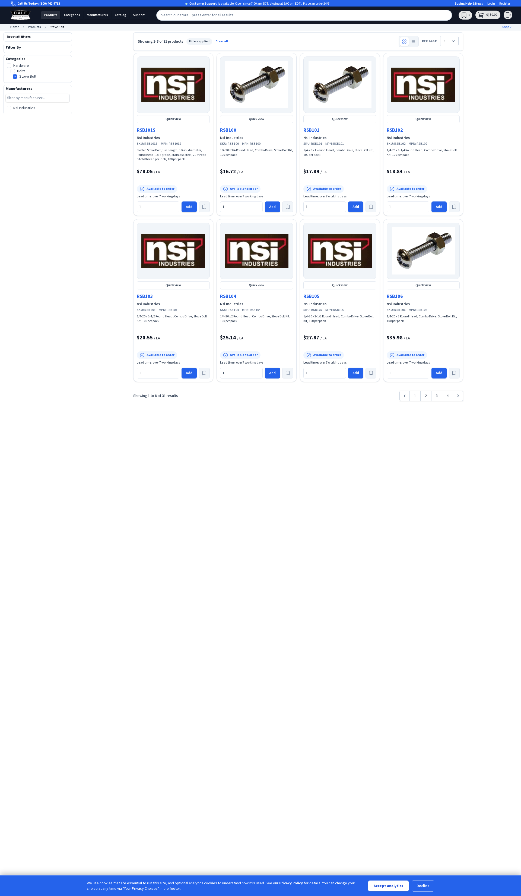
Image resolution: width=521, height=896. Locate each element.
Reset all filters (19, 36)
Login (491, 4)
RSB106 (395, 296)
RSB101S (146, 130)
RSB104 (228, 296)
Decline (423, 886)
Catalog (120, 15)
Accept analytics (388, 886)
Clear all (221, 41)
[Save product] (204, 206)
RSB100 (228, 130)
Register (504, 4)
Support (139, 15)
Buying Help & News (469, 4)
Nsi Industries (148, 138)
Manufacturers (97, 15)
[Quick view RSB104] (256, 251)
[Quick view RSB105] (339, 251)
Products (50, 15)
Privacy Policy (291, 883)
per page (429, 41)
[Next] (458, 396)
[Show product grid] (404, 41)
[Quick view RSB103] (173, 251)
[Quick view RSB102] (423, 84)
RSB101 (311, 130)
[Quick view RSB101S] (173, 84)
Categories (72, 15)
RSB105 (311, 296)
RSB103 (145, 296)
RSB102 (395, 130)
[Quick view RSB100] (256, 84)
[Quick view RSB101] (339, 84)
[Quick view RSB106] (423, 251)
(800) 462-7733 (49, 3)
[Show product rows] (413, 41)
